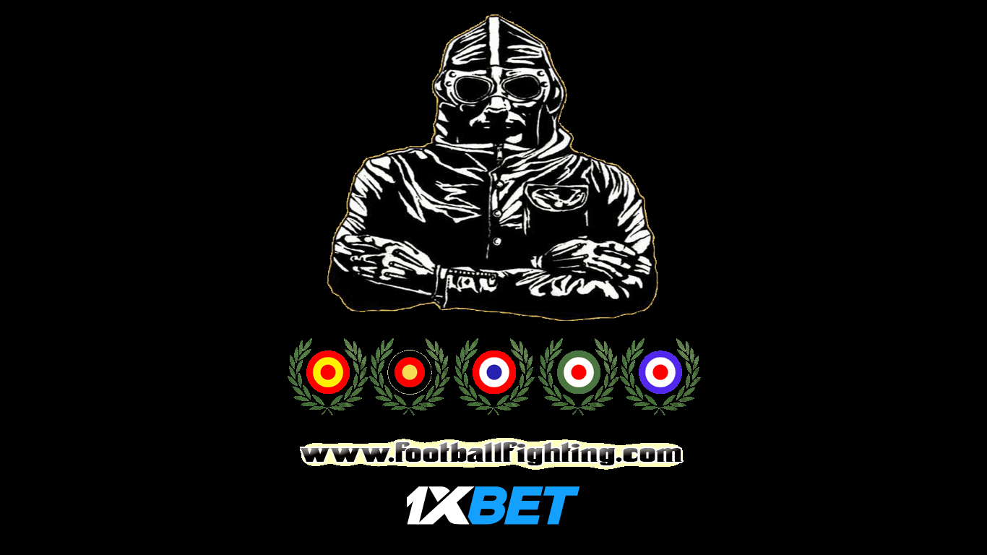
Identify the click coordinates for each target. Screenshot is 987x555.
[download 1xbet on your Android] (493, 521)
